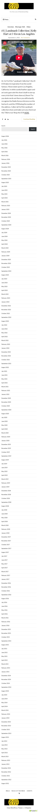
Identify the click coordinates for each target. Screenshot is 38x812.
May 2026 (4, 148)
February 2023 (5, 298)
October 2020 (5, 406)
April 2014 (4, 706)
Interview (11, 27)
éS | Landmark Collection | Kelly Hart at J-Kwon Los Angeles (18, 32)
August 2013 (5, 737)
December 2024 (6, 213)
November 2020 (6, 402)
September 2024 (6, 225)
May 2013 (4, 749)
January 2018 (5, 533)
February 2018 (5, 529)
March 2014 (4, 710)
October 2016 (5, 591)
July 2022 (4, 325)
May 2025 (4, 194)
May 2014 (4, 702)
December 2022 (6, 306)
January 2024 (5, 255)
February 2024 (5, 252)
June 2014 (4, 698)
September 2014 (6, 687)
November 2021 (6, 356)
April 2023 (4, 290)
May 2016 (4, 610)
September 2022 (6, 317)
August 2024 (5, 228)
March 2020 (4, 433)
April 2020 (4, 429)
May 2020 (4, 425)
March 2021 (4, 386)
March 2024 (4, 248)
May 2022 (4, 332)
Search (3, 126)
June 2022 (4, 329)
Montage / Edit (20, 27)
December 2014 (6, 675)
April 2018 (4, 521)
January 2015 (5, 672)
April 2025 (4, 198)
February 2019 (5, 483)
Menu (6, 19)
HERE (26, 113)
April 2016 (4, 614)
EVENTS (29, 791)
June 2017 (4, 560)
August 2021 (5, 367)
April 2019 (4, 475)
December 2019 (6, 444)
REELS (8, 791)
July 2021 (4, 371)
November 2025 (6, 171)
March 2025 (4, 202)
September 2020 (6, 410)
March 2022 (4, 340)
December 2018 (6, 490)
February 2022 (5, 344)
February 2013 (5, 760)
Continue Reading (29, 119)
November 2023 (6, 263)
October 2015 (5, 637)
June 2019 (4, 467)
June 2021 (4, 375)
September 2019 (6, 456)
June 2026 (4, 144)
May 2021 (4, 379)
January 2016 (5, 625)
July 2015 (4, 648)
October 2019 (5, 452)
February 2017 (5, 575)
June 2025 (4, 190)
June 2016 (4, 606)
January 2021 (5, 394)
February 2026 (5, 159)
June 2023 (4, 282)
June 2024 (4, 236)
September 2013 (6, 733)
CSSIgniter (27, 808)
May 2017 (4, 564)
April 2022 (4, 336)
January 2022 (5, 348)
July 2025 (4, 186)
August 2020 (5, 413)
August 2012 (5, 783)
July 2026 (4, 140)
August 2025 (5, 182)
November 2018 (6, 494)
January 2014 (5, 718)
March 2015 (4, 664)
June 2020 (4, 421)
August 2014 (5, 691)
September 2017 (6, 548)
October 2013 (5, 729)
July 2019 (4, 463)
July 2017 (4, 556)
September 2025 (6, 178)
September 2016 (6, 594)
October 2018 (5, 498)
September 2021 (6, 363)
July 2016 (4, 602)
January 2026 (5, 163)
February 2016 (5, 621)
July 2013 (4, 741)
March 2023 (4, 294)
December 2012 (6, 768)
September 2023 (6, 271)
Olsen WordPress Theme (14, 808)
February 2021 (5, 390)
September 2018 (6, 502)
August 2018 (5, 506)
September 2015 (6, 641)
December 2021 (6, 352)
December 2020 (6, 398)
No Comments (25, 37)
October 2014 (5, 683)
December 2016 (6, 583)
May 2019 (4, 471)
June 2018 (4, 514)
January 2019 (5, 487)
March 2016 (4, 618)
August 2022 (5, 321)
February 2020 (5, 437)
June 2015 (4, 652)
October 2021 (5, 359)
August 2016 (5, 598)
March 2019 (4, 479)
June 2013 (4, 745)
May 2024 (4, 240)
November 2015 (6, 633)
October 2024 (5, 221)
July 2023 (4, 279)
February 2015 (5, 668)
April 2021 (4, 383)
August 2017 (5, 552)
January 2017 (5, 579)
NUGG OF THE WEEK (18, 791)
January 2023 (5, 302)
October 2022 (5, 313)
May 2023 (4, 286)
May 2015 (4, 656)
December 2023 (6, 259)
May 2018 (4, 517)
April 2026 (4, 151)
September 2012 (6, 779)
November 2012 (6, 772)
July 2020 (4, 417)
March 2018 (4, 525)
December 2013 (6, 722)
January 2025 (5, 209)
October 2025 (5, 175)
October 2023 (5, 267)
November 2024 (6, 217)
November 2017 (6, 541)
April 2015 (4, 660)
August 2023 (5, 275)
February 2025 (5, 205)
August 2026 (5, 136)
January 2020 (5, 440)
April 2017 (4, 567)
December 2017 (6, 537)
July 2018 (4, 510)
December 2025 (6, 167)
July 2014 (4, 695)
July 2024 (4, 232)
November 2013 (6, 725)
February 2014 (5, 714)
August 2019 (5, 460)
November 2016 (6, 587)
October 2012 (5, 776)
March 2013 (4, 756)
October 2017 (5, 544)
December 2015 (6, 629)
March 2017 (4, 571)
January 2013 (5, 764)
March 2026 (4, 155)
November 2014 (6, 679)
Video (28, 27)
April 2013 (4, 752)
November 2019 (6, 448)
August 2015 (5, 645)
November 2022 (6, 309)
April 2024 (4, 244)
